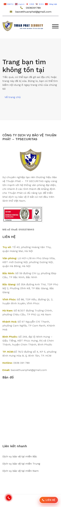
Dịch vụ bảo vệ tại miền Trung (21, 463)
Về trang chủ (13, 97)
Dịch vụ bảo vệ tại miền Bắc (19, 456)
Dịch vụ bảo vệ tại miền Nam (20, 470)
